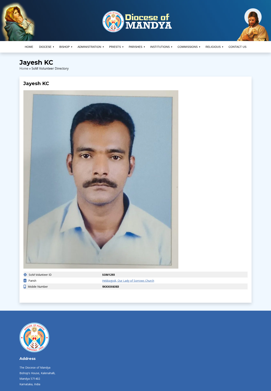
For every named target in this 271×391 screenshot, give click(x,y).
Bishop (64, 46)
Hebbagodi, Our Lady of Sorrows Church (126, 280)
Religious (213, 46)
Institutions (160, 46)
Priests (115, 46)
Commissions (188, 46)
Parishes (135, 46)
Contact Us (237, 46)
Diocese (45, 46)
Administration (89, 46)
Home (29, 46)
